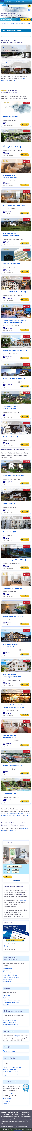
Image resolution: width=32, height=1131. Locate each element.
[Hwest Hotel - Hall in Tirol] (16, 756)
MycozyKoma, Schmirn (10, 117)
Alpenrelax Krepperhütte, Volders (14, 560)
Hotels (3, 19)
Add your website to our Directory (12, 1075)
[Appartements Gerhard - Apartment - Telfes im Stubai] (16, 397)
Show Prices (25, 124)
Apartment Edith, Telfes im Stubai (14, 292)
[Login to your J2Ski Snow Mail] (16, 932)
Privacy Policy (7, 1101)
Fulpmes (22, 78)
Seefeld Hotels (7, 979)
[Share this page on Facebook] (29, 10)
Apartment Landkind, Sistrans (13, 616)
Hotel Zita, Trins (8, 532)
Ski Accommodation (10, 1069)
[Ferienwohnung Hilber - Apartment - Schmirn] (16, 579)
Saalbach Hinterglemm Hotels (11, 1000)
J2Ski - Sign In (26, 19)
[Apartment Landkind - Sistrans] (16, 607)
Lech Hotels (6, 996)
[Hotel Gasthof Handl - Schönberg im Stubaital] (16, 665)
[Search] (29, 6)
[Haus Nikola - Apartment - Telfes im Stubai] (16, 369)
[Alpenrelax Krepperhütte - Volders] (16, 551)
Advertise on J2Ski (8, 1094)
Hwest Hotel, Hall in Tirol (11, 765)
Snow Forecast (24, 813)
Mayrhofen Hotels (8, 998)
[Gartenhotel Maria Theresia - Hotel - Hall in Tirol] (16, 166)
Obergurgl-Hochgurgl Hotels (11, 977)
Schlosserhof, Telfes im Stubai (12, 475)
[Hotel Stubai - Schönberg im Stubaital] (16, 635)
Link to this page (7, 1098)
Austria (9, 19)
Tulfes (14, 80)
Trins (4, 63)
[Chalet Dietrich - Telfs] (16, 784)
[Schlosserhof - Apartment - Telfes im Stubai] (16, 466)
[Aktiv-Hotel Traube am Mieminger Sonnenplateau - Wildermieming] (16, 696)
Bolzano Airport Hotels (9, 1020)
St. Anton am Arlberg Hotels (11, 1002)
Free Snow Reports (15, 940)
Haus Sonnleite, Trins (10, 437)
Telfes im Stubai (8, 47)
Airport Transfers (16, 815)
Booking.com (17, 1036)
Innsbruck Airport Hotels (10, 1022)
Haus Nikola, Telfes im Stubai (12, 378)
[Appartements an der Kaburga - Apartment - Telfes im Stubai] (16, 135)
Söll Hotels (6, 1004)
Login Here (8, 946)
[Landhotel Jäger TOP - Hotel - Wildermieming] (16, 726)
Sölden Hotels (7, 981)
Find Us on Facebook (11, 1051)
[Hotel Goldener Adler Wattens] (16, 196)
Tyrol (14, 19)
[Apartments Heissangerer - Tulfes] (16, 341)
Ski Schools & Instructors (11, 1071)
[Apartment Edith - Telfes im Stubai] (16, 283)
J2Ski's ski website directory (12, 1067)
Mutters (3, 830)
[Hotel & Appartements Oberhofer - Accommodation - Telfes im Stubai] (16, 224)
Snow (18, 23)
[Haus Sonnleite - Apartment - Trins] (16, 427)
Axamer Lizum (24, 828)
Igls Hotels (6, 971)
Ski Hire (23, 23)
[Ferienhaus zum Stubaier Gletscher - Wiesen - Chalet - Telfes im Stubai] (16, 311)
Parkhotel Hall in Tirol (10, 264)
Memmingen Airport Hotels (10, 1024)
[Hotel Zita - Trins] (16, 522)
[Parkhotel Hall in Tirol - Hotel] (16, 254)
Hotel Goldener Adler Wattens (12, 205)
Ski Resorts (8, 2)
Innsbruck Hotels (7, 973)
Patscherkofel (5, 80)
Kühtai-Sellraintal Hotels (10, 975)
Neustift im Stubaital (8, 23)
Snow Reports (16, 2)
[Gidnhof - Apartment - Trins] (16, 494)
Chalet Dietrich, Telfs (10, 794)
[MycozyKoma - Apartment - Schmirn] (16, 107)
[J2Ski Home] (4, 5)
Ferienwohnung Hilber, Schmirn (13, 588)
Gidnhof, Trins (7, 504)
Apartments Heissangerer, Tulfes (13, 350)
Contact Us (6, 1103)
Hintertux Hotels (7, 969)
